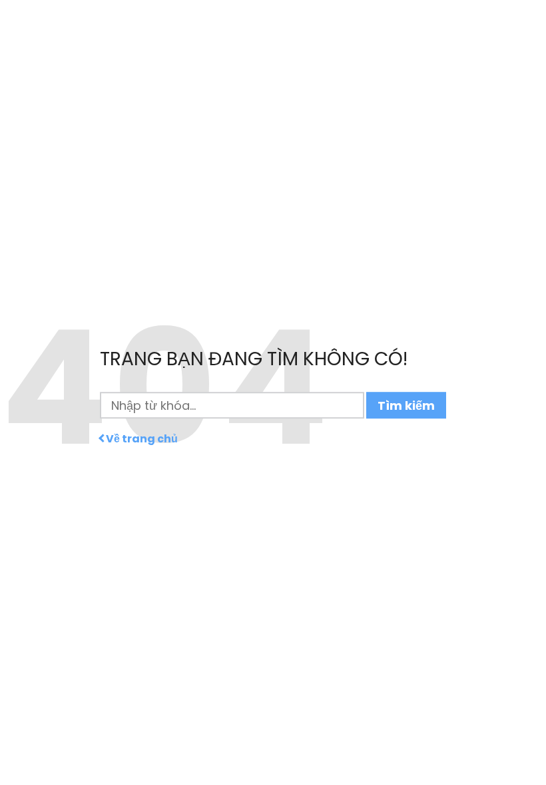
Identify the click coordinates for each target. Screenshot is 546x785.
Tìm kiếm (406, 405)
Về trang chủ (142, 439)
